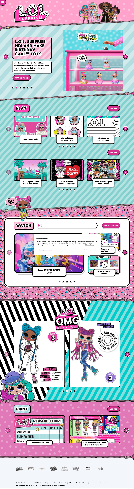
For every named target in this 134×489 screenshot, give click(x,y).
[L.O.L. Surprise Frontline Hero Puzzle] (67, 174)
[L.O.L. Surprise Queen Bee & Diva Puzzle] (30, 174)
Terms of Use (94, 483)
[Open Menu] (3, 3)
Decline (86, 250)
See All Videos (111, 226)
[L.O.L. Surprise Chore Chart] (39, 430)
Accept (66, 250)
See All (113, 108)
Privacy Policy (89, 245)
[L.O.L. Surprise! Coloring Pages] (103, 130)
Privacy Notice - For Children (78, 483)
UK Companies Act (45, 485)
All (40, 225)
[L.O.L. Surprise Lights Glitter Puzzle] (103, 174)
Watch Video (21, 72)
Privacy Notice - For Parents (57, 483)
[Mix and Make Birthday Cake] (67, 130)
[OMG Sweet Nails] (30, 130)
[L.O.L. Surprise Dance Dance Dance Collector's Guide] (94, 431)
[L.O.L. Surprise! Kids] (31, 13)
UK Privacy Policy (59, 485)
